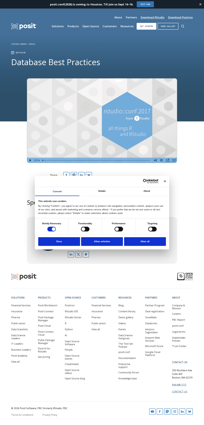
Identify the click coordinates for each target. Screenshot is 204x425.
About (118, 17)
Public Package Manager (46, 342)
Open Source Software (72, 343)
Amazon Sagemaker (151, 331)
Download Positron (180, 17)
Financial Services (21, 305)
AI (66, 335)
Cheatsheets (72, 364)
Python (69, 329)
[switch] (85, 229)
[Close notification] (200, 4)
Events (122, 329)
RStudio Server (73, 317)
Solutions (58, 26)
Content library (19, 44)
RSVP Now (145, 4)
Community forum (128, 372)
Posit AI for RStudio (44, 350)
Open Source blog (75, 378)
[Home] (24, 26)
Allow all (144, 241)
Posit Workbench (47, 305)
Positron (70, 305)
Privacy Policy (49, 414)
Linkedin (182, 411)
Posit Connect (45, 311)
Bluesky (190, 411)
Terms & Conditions (22, 414)
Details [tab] (102, 191)
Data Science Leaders (18, 337)
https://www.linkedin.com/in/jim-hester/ (71, 254)
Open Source (90, 26)
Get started (146, 26)
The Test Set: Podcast (125, 345)
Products (73, 26)
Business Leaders (21, 349)
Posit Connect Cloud (45, 333)
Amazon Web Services (152, 339)
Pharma (15, 317)
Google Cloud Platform (152, 354)
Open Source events (72, 357)
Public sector (18, 323)
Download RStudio (152, 17)
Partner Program (154, 305)
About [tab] (147, 191)
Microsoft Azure (154, 346)
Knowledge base (127, 378)
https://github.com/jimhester (86, 254)
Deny (59, 241)
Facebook (160, 411)
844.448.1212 (179, 384)
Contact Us (179, 362)
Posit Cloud (44, 325)
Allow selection (102, 241)
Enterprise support (124, 366)
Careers (176, 313)
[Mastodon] (74, 175)
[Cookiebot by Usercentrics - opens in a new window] (145, 181)
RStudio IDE (71, 311)
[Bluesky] (89, 175)
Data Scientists (19, 329)
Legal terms (178, 331)
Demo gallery (168, 26)
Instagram (175, 411)
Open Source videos (72, 372)
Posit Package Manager (46, 319)
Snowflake (151, 317)
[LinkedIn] (81, 175)
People (69, 349)
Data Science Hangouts (125, 337)
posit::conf (124, 352)
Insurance (16, 311)
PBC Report (178, 319)
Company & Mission (178, 307)
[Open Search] (182, 26)
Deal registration (154, 311)
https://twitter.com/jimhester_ (78, 254)
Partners (131, 17)
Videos (32, 44)
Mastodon (167, 411)
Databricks (151, 323)
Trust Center (179, 346)
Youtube (152, 411)
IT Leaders (17, 343)
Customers (110, 26)
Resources (127, 26)
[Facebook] (66, 175)
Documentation (127, 358)
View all (15, 361)
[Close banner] (165, 181)
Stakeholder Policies (179, 339)
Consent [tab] (57, 191)
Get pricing (44, 356)
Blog (121, 305)
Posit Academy (19, 355)
